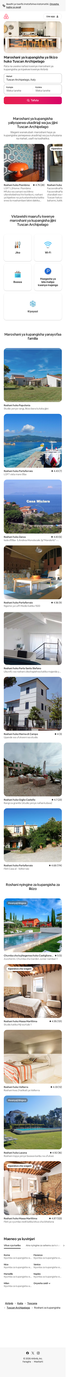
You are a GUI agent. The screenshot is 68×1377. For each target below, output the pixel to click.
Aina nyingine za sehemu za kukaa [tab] (43, 1245)
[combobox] (32, 80)
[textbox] (18, 91)
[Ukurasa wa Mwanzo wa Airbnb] (6, 16)
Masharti (38, 1361)
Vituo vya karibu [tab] (12, 1245)
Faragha (27, 1361)
